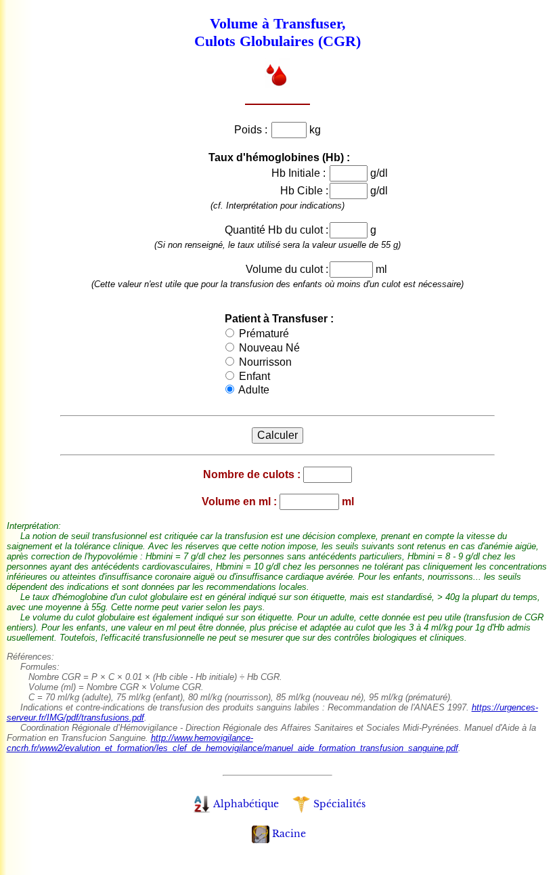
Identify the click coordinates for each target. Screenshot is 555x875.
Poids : (252, 129)
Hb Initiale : (299, 173)
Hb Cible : (304, 190)
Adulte (252, 390)
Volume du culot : (287, 269)
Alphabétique (246, 804)
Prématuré (262, 333)
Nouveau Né (268, 348)
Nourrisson (264, 362)
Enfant (253, 376)
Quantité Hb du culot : (276, 230)
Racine (289, 834)
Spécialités (339, 804)
